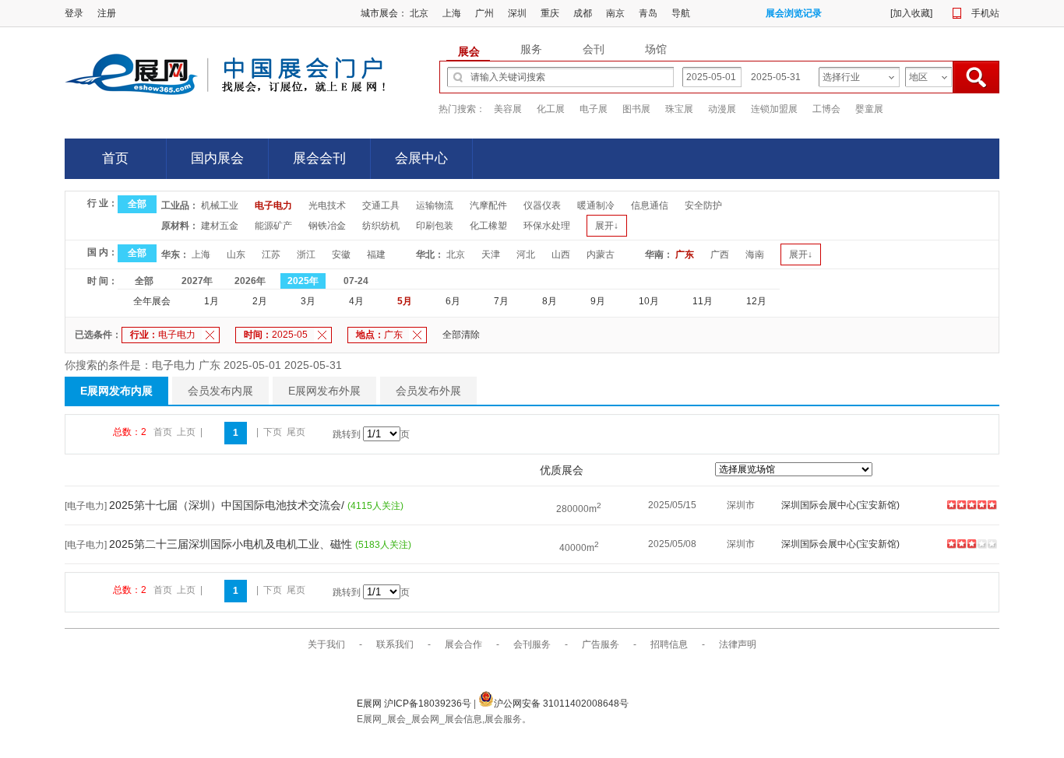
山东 (236, 254)
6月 (453, 301)
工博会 (826, 109)
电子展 (594, 109)
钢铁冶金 (327, 225)
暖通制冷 (596, 205)
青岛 (648, 13)
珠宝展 (679, 109)
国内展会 (217, 158)
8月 (549, 301)
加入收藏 (911, 13)
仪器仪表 (542, 205)
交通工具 (381, 205)
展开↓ (606, 225)
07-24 (356, 280)
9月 (597, 301)
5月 (404, 301)
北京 (419, 13)
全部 (137, 203)
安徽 (341, 254)
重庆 (550, 13)
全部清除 (461, 334)
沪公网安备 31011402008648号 (561, 703)
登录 (74, 13)
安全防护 (703, 205)
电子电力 (273, 205)
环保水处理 (546, 225)
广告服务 (600, 644)
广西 (719, 254)
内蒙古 (601, 254)
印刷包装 (434, 225)
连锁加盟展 (774, 109)
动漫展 (722, 109)
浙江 (306, 254)
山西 (560, 254)
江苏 (271, 254)
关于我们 (326, 644)
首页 (115, 158)
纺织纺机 (381, 225)
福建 (376, 254)
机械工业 (219, 205)
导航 (680, 13)
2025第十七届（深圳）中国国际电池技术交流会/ (228, 505)
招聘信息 (669, 644)
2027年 (197, 280)
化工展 (551, 109)
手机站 (985, 13)
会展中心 (421, 158)
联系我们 (395, 644)
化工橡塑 (488, 225)
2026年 (250, 280)
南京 (615, 13)
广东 (684, 254)
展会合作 (463, 644)
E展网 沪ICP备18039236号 (415, 703)
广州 (484, 13)
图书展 (636, 109)
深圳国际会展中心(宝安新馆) (840, 505)
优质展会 (561, 470)
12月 (756, 301)
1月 (211, 301)
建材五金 (219, 225)
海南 (754, 254)
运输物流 (434, 205)
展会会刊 (319, 158)
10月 (649, 301)
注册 (106, 13)
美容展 (508, 109)
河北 (525, 254)
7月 (501, 301)
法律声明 (737, 644)
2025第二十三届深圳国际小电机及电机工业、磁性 (232, 544)
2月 (259, 301)
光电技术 (327, 205)
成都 (582, 13)
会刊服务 (532, 644)
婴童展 (869, 109)
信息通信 (649, 205)
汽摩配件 (488, 205)
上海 (451, 13)
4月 (356, 301)
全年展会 (152, 301)
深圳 (517, 13)
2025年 (303, 280)
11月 (702, 301)
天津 (490, 254)
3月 (308, 301)
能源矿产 (273, 225)
